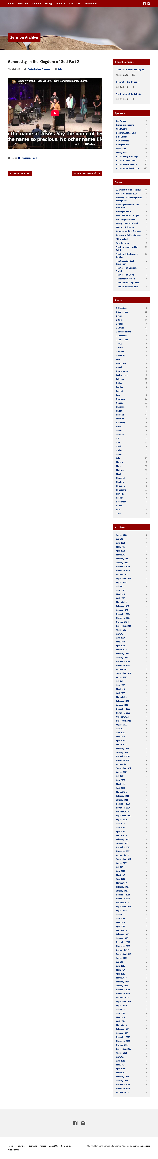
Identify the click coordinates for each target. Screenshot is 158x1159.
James (119, 430)
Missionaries (91, 3)
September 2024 (123, 626)
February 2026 (122, 559)
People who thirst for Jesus (128, 231)
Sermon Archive (24, 37)
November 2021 (123, 760)
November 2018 (123, 899)
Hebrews (120, 415)
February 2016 (122, 1029)
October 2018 (122, 903)
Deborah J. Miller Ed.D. (126, 133)
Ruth (118, 510)
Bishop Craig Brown (125, 125)
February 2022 (122, 748)
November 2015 (123, 1041)
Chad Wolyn (121, 129)
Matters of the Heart (125, 227)
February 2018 (122, 934)
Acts (118, 359)
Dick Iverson (121, 137)
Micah (118, 474)
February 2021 (122, 796)
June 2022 (120, 733)
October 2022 (122, 717)
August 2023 (121, 677)
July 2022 (120, 729)
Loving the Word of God (127, 223)
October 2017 (122, 950)
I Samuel (120, 419)
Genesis (119, 403)
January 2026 (122, 563)
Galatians (120, 399)
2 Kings (119, 343)
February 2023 (122, 701)
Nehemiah (120, 478)
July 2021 (120, 776)
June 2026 (120, 543)
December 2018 (123, 895)
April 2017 (120, 974)
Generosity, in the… (21, 173)
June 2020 (120, 827)
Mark (118, 466)
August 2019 (121, 863)
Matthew (120, 470)
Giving (48, 3)
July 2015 (120, 1057)
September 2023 (123, 673)
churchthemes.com (141, 1146)
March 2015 (121, 1073)
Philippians (121, 490)
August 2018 (121, 910)
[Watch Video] (133, 74)
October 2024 (122, 622)
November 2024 (123, 618)
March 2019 (121, 883)
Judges (119, 454)
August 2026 (121, 535)
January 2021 (122, 800)
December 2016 (123, 990)
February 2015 (122, 1076)
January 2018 (122, 938)
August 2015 (121, 1053)
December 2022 (123, 709)
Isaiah (118, 426)
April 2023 (120, 693)
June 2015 (120, 1061)
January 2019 (122, 891)
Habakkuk (120, 407)
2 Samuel (120, 351)
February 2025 (122, 606)
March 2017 (121, 978)
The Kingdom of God (27, 158)
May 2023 (120, 689)
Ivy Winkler (121, 149)
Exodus (119, 387)
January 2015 (122, 1080)
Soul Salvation (122, 243)
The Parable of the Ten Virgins (130, 70)
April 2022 (120, 740)
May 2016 (120, 1017)
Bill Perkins (121, 121)
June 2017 (120, 966)
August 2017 (121, 958)
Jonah (118, 446)
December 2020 (123, 804)
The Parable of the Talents (128, 94)
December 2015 (123, 1037)
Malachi (119, 462)
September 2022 (123, 721)
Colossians (121, 363)
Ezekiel (119, 391)
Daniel (119, 367)
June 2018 (120, 918)
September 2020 (123, 816)
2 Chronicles (121, 336)
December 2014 (123, 1084)
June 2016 (120, 1013)
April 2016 (120, 1021)
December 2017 (123, 942)
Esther (119, 383)
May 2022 (120, 736)
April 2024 (120, 646)
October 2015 (122, 1045)
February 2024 (122, 653)
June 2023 (120, 685)
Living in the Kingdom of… (86, 173)
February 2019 (122, 887)
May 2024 (120, 642)
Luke (60, 69)
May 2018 (120, 922)
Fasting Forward (123, 211)
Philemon (120, 486)
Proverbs (120, 494)
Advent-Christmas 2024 (126, 194)
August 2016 (121, 1005)
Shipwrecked (122, 239)
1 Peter (119, 324)
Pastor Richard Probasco (39, 69)
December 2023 (123, 661)
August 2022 (121, 725)
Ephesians (120, 379)
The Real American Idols (127, 287)
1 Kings (119, 320)
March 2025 (121, 602)
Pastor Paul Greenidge (126, 164)
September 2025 (123, 578)
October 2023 (122, 669)
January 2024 (122, 657)
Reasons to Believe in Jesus (128, 235)
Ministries (23, 3)
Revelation (121, 502)
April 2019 (120, 879)
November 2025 (123, 570)
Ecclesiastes (122, 375)
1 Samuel (120, 328)
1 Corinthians (122, 312)
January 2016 (122, 1033)
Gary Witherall (122, 141)
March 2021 (121, 792)
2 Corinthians (122, 340)
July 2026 (120, 539)
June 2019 (120, 871)
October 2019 (122, 855)
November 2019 (123, 851)
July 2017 (120, 962)
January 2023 (122, 705)
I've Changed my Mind (125, 219)
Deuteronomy (122, 371)
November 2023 (123, 665)
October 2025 (122, 574)
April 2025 (120, 598)
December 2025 (123, 566)
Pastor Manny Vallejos (126, 160)
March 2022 (121, 744)
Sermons (36, 3)
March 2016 (121, 1025)
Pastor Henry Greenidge (127, 156)
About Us (60, 3)
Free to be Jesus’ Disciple (127, 215)
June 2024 (120, 638)
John (118, 442)
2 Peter (119, 347)
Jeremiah (120, 434)
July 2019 (120, 867)
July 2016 (120, 1009)
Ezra (118, 395)
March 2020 (121, 835)
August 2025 (121, 582)
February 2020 (122, 839)
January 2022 (122, 752)
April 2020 (120, 831)
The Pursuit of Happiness (127, 283)
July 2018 (120, 914)
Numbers (120, 482)
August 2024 (121, 630)
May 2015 (120, 1065)
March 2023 (121, 697)
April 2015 (120, 1069)
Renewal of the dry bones (127, 82)
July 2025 (120, 586)
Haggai (119, 411)
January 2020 (122, 843)
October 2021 (122, 764)
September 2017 (123, 954)
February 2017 (122, 982)
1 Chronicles (121, 308)
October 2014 (122, 1092)
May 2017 (120, 970)
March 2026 (121, 555)
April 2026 (120, 551)
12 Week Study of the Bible (128, 190)
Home (11, 3)
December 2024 (123, 614)
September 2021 (123, 768)
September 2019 (123, 859)
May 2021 (120, 784)
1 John (119, 316)
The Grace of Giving (125, 275)
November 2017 (123, 946)
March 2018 (121, 930)
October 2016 (122, 997)
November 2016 (123, 993)
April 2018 (120, 926)
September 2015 (123, 1049)
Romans (119, 506)
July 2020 (120, 823)
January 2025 (122, 610)
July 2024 (120, 634)
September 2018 (123, 906)
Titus (118, 513)
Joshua (119, 450)
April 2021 (120, 788)
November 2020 (123, 808)
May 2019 (120, 875)
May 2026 (120, 547)
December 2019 (123, 847)
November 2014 (123, 1088)
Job (117, 438)
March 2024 (121, 650)
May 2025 (120, 594)
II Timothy (120, 423)
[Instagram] (149, 3)
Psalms (119, 498)
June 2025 (120, 590)
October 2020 (122, 812)
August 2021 (121, 772)
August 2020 (121, 820)
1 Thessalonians (123, 332)
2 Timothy (120, 355)
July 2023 (120, 681)
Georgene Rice (122, 145)
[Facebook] (144, 3)
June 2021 (120, 780)
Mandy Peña (121, 152)
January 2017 (122, 986)
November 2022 (123, 713)
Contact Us (75, 3)
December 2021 (123, 756)
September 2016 (123, 1001)
